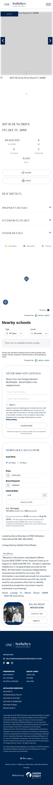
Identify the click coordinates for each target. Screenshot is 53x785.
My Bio (37, 621)
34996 (45, 593)
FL (21, 593)
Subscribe (27, 426)
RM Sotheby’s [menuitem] (9, 708)
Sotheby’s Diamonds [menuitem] (12, 702)
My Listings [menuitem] (8, 678)
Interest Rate (12, 491)
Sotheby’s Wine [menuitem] (10, 705)
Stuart (36, 593)
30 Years (12, 463)
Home (5, 593)
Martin (28, 593)
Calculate (26, 502)
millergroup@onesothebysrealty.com (24, 659)
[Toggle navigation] (48, 4)
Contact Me (37, 614)
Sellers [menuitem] (30, 681)
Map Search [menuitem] (8, 675)
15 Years (23, 463)
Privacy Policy (11, 420)
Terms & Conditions (25, 764)
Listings (14, 593)
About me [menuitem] (30, 675)
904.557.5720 (37, 607)
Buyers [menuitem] (29, 678)
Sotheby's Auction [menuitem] (11, 698)
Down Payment (13, 481)
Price (8, 471)
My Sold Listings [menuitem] (10, 681)
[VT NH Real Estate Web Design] (33, 775)
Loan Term (10, 457)
